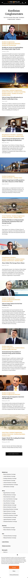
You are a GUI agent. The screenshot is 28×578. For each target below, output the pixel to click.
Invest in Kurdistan (6, 216)
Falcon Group (5, 90)
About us (5, 552)
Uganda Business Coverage (9, 519)
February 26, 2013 (6, 355)
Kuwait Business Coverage (9, 480)
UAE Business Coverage (8, 486)
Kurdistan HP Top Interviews (9, 45)
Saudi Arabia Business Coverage (10, 484)
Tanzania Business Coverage (9, 517)
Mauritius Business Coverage (9, 505)
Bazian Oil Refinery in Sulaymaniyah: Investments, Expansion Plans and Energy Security (13, 221)
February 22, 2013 (6, 442)
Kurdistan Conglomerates (8, 42)
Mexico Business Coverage (9, 529)
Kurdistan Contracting (19, 91)
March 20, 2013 (5, 307)
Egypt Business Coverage (9, 492)
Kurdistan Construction (7, 91)
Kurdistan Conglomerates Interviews (11, 43)
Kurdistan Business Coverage (9, 478)
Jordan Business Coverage (9, 476)
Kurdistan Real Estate (7, 301)
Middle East (4, 472)
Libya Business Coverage (9, 503)
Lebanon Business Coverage (9, 482)
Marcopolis (4, 550)
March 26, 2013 (5, 142)
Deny (14, 571)
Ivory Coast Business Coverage (10, 498)
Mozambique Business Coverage (10, 509)
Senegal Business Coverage (9, 513)
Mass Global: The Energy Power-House (13, 263)
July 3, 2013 (4, 101)
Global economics (6, 546)
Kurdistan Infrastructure (8, 260)
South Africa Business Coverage (10, 515)
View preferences (14, 574)
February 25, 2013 (6, 400)
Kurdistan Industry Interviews (9, 349)
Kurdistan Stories (6, 95)
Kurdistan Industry (6, 93)
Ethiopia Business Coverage (9, 494)
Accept (14, 567)
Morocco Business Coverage (9, 507)
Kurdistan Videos (19, 136)
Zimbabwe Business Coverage (10, 521)
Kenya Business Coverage (9, 500)
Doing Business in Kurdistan (9, 134)
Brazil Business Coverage (9, 527)
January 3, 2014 (5, 51)
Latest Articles (5, 541)
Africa (3, 490)
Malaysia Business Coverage (9, 537)
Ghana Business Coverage (9, 496)
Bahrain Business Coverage (9, 474)
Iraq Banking (20, 134)
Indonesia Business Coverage (9, 535)
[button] (17, 554)
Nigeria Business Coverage (9, 511)
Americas (4, 525)
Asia (3, 533)
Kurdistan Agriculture (7, 346)
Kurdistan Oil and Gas (17, 93)
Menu (2, 2)
